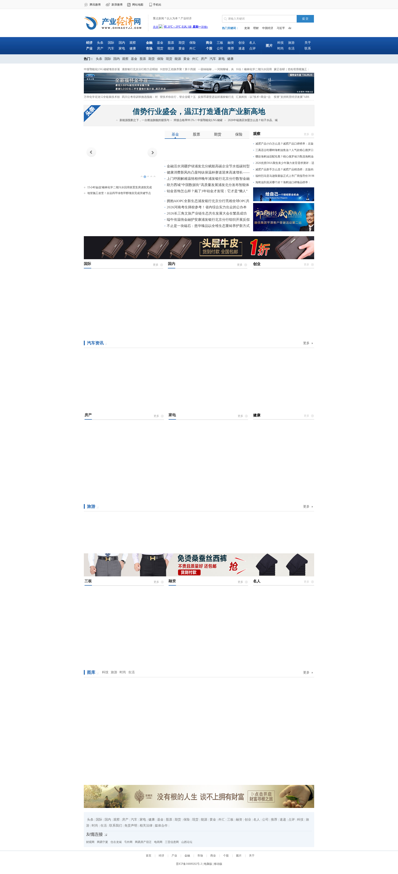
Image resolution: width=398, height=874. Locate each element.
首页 (148, 855)
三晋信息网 (172, 842)
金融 (187, 855)
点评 (252, 48)
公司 (220, 48)
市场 (200, 855)
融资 (231, 42)
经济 (161, 855)
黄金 (182, 48)
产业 (174, 855)
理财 (256, 28)
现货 (160, 48)
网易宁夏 (102, 842)
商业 (213, 855)
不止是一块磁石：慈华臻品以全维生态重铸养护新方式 (208, 226)
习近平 (281, 28)
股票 (171, 42)
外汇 (192, 48)
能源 (171, 48)
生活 (291, 48)
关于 (307, 42)
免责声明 (130, 825)
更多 (306, 343)
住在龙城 (116, 842)
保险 (192, 42)
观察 (132, 42)
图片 (239, 855)
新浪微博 (117, 4)
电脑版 (208, 863)
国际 (111, 42)
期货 (182, 42)
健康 (132, 48)
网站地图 (137, 4)
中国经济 (267, 28)
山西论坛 (186, 842)
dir (289, 28)
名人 (252, 42)
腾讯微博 (95, 4)
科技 (280, 42)
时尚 (280, 48)
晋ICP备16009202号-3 (189, 863)
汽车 (111, 48)
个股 (226, 855)
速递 (241, 48)
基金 (160, 42)
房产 (100, 48)
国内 (122, 42)
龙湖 (247, 28)
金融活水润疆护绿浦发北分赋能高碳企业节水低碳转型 (208, 166)
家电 (122, 48)
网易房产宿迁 (143, 842)
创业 (241, 42)
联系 (307, 48)
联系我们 (115, 825)
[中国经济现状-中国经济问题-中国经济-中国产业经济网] (115, 29)
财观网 (90, 842)
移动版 (218, 863)
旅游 (291, 42)
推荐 (231, 48)
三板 (220, 42)
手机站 (157, 4)
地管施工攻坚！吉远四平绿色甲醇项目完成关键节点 (119, 193)
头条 (100, 42)
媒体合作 (161, 825)
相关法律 (146, 825)
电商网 (158, 842)
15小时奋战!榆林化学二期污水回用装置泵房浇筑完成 (119, 187)
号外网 (128, 842)
